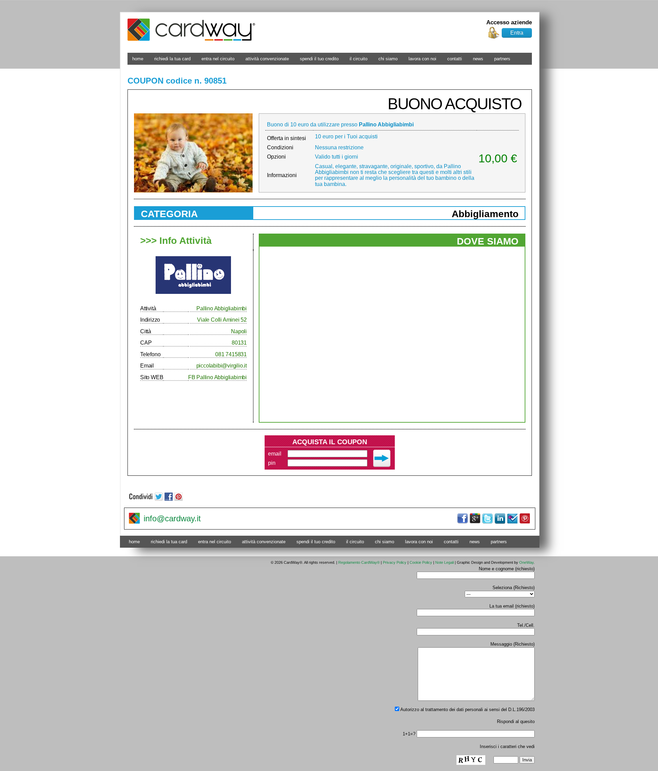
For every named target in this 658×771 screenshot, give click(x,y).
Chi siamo (388, 58)
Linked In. (499, 518)
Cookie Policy (421, 562)
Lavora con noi (422, 58)
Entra (516, 33)
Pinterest (524, 518)
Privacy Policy (394, 562)
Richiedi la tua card (172, 58)
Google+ (475, 518)
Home (137, 58)
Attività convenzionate (267, 58)
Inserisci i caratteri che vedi (507, 746)
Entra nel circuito (218, 58)
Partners (502, 58)
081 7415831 (231, 354)
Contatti (454, 58)
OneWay (526, 562)
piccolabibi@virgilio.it (221, 366)
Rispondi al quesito (516, 721)
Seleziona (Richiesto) (513, 587)
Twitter (487, 518)
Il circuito (358, 58)
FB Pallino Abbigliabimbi (217, 377)
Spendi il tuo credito (319, 58)
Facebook (462, 518)
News (478, 58)
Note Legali (444, 562)
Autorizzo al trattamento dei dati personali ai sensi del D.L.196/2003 (467, 709)
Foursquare (512, 518)
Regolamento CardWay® (359, 562)
